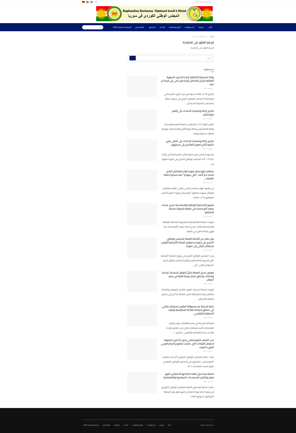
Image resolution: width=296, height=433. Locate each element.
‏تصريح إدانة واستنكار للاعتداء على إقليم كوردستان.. (193, 112)
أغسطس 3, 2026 (208, 317)
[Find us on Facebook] (104, 2)
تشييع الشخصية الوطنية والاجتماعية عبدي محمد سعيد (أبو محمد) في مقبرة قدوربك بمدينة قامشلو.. (188, 209)
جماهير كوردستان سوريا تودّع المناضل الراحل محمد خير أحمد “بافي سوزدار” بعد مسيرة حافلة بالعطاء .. (189, 175)
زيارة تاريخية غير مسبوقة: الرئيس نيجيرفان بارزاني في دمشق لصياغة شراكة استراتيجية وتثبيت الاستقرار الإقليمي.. (188, 310)
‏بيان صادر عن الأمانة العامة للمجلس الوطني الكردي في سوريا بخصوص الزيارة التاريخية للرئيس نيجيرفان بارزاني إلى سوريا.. (187, 242)
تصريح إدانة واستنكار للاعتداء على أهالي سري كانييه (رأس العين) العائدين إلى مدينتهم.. (190, 143)
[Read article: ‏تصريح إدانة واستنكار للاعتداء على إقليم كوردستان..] (142, 120)
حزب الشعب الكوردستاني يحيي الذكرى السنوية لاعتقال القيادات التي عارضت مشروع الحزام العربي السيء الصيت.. (187, 344)
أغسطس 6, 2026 (208, 216)
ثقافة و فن (139, 27)
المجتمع (152, 27)
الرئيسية (211, 36)
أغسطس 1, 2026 (208, 351)
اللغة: (95, 2)
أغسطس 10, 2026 (208, 182)
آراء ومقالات (189, 27)
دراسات (201, 27)
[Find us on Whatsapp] (101, 2)
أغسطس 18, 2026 (208, 88)
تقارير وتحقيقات (175, 27)
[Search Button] (84, 27)
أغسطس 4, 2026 (208, 284)
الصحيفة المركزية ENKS (122, 27)
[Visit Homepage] (155, 13)
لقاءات (162, 27)
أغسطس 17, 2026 (208, 118)
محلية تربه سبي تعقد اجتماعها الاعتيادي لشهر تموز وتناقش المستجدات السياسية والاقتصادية (188, 375)
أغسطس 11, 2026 (208, 149)
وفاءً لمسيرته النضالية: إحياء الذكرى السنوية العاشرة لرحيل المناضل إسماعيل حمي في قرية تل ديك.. (187, 81)
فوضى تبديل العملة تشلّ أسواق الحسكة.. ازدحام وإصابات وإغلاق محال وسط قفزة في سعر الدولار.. (188, 276)
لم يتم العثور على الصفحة (200, 36)
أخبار (210, 27)
